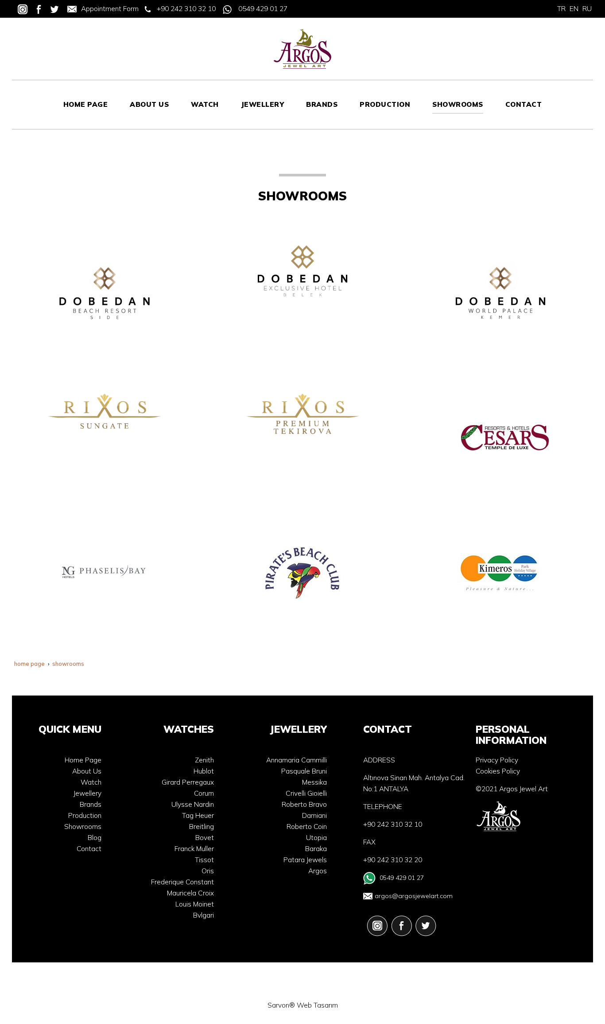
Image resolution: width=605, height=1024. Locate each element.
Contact (89, 848)
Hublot (204, 771)
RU (587, 8)
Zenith (204, 760)
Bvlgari (203, 915)
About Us (86, 771)
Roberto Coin (307, 826)
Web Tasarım (317, 1005)
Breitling (201, 826)
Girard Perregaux (188, 782)
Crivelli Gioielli (306, 793)
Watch (91, 782)
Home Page (83, 760)
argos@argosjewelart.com (414, 896)
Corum (204, 793)
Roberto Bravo (304, 804)
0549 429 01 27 (262, 8)
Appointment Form (110, 8)
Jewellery (87, 793)
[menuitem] (85, 104)
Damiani (314, 815)
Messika (314, 782)
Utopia (316, 837)
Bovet (204, 837)
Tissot (204, 860)
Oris (208, 871)
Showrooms (82, 826)
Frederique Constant (182, 882)
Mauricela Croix (190, 893)
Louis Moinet (194, 904)
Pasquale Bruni (304, 771)
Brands (90, 804)
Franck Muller (194, 848)
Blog (94, 837)
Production (84, 815)
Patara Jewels (305, 860)
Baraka (316, 848)
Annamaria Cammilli (296, 760)
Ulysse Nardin (192, 804)
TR (561, 8)
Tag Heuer (198, 815)
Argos (317, 871)
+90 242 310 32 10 (186, 8)
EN (574, 8)
